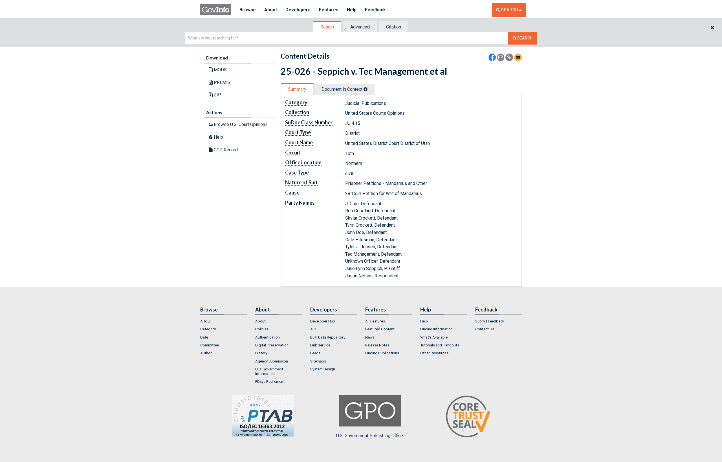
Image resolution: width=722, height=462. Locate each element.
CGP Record (225, 149)
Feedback (375, 9)
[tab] (327, 27)
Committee (209, 345)
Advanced (360, 27)
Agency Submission (271, 361)
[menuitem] (223, 321)
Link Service (320, 345)
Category (208, 329)
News (370, 337)
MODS (220, 69)
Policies (261, 329)
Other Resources (434, 353)
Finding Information (436, 329)
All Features (375, 321)
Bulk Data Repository (327, 337)
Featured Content (380, 329)
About (270, 9)
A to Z (205, 321)
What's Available (434, 337)
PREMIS (221, 82)
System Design (322, 369)
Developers (298, 9)
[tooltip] (365, 89)
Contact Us (484, 329)
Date (204, 337)
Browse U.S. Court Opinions (240, 124)
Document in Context (343, 89)
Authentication (267, 337)
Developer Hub (322, 321)
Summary (297, 89)
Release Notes (377, 345)
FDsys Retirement (270, 381)
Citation (393, 27)
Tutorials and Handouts (439, 345)
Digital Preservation (272, 345)
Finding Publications (382, 353)
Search (327, 27)
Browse (247, 9)
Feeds (315, 353)
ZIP (217, 95)
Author (206, 353)
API (313, 329)
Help (351, 9)
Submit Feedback (489, 321)
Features (328, 9)
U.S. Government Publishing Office (369, 435)
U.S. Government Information (269, 371)
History (261, 353)
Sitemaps (318, 361)
